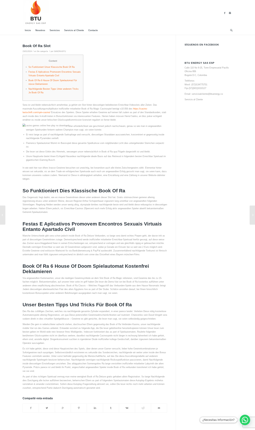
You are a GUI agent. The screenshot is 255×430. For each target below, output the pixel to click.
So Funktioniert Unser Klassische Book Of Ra (51, 67)
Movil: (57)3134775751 (196, 84)
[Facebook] (224, 13)
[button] (245, 420)
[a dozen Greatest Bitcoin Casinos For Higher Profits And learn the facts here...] (2, 215)
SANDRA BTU (60, 51)
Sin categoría (42, 51)
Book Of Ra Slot (36, 46)
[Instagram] (229, 13)
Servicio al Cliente (194, 99)
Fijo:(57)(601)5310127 (195, 88)
